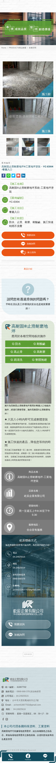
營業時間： (34, 505)
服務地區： (34, 524)
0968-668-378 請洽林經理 (29, 691)
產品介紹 (28, 269)
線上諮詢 (31, 252)
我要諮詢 (31, 235)
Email (8, 705)
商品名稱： (34, 472)
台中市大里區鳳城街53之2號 (25, 700)
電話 (15, 553)
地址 (7, 700)
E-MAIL (16, 586)
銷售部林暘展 (19, 575)
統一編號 (9, 687)
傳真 (15, 564)
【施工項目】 (17, 208)
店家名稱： (34, 491)
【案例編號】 (17, 197)
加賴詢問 (31, 244)
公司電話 (9, 696)
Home (3, 48)
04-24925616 (19, 709)
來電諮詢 (10, 759)
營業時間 (10, 714)
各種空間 (32, 48)
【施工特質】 (17, 218)
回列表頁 (28, 654)
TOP (51, 660)
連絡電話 (9, 691)
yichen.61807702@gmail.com (26, 590)
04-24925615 (19, 557)
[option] (28, 28)
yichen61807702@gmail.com (27, 705)
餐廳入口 (40, 406)
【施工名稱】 (17, 183)
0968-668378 (19, 579)
